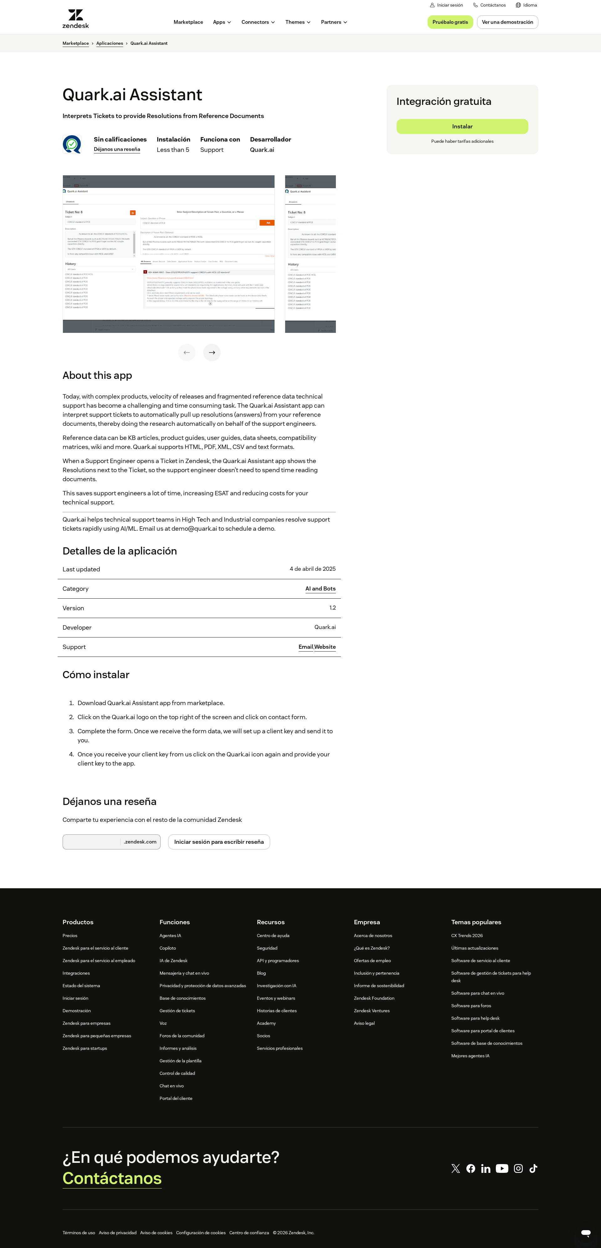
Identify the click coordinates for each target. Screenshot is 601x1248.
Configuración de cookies (201, 1232)
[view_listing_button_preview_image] (169, 254)
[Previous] (187, 352)
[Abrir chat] (586, 1233)
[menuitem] (526, 5)
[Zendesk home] (78, 19)
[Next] (212, 352)
